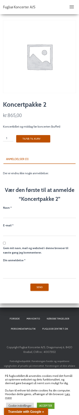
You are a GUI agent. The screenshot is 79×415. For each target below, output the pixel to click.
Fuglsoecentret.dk (55, 328)
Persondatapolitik (23, 328)
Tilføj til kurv (31, 138)
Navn (7, 208)
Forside (15, 318)
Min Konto (33, 318)
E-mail (8, 225)
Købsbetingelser (58, 318)
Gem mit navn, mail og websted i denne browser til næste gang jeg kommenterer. (35, 250)
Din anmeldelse (14, 260)
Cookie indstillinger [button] (20, 405)
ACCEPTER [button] (45, 405)
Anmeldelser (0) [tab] (17, 159)
